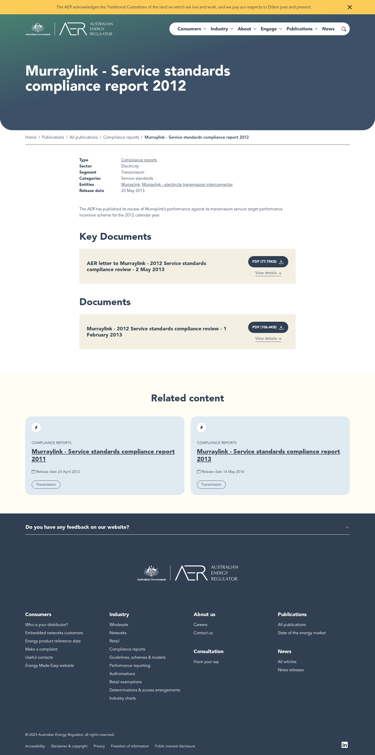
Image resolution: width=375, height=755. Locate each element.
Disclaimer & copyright (69, 746)
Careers (200, 624)
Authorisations (122, 673)
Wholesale (118, 624)
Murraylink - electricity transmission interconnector (187, 184)
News (328, 29)
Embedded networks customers (54, 633)
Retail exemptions (125, 682)
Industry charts (122, 698)
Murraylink (130, 184)
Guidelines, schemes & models (137, 657)
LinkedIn (345, 744)
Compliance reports (121, 137)
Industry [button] (219, 29)
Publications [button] (299, 29)
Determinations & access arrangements (144, 690)
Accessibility (35, 746)
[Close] (350, 7)
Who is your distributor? (46, 624)
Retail (114, 641)
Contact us (203, 633)
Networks (118, 633)
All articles (287, 661)
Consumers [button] (189, 29)
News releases (291, 670)
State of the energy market (302, 633)
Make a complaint (41, 649)
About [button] (244, 29)
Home (30, 137)
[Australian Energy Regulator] (69, 28)
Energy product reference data (53, 641)
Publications (53, 137)
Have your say (206, 661)
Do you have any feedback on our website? (77, 527)
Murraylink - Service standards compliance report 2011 (103, 455)
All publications (84, 137)
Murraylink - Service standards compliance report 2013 (268, 455)
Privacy (99, 746)
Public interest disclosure (175, 746)
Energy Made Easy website (49, 665)
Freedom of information (130, 746)
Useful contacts (39, 657)
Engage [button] (269, 29)
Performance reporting (129, 665)
